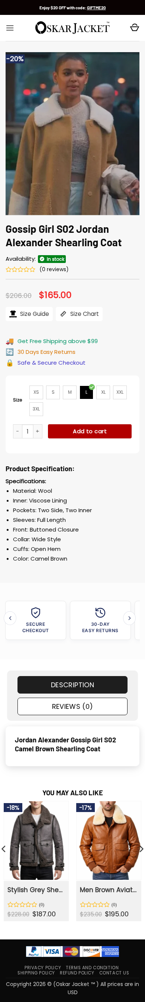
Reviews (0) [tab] (72, 706)
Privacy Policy (43, 968)
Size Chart (84, 314)
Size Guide (34, 314)
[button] (10, 28)
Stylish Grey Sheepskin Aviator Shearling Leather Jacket (35, 890)
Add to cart (90, 431)
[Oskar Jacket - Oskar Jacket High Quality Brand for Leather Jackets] (72, 28)
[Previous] (10, 618)
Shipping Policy (36, 973)
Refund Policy (77, 973)
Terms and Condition (92, 968)
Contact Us (114, 973)
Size (17, 399)
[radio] (36, 392)
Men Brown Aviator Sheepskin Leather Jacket (108, 890)
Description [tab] (72, 684)
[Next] (129, 618)
